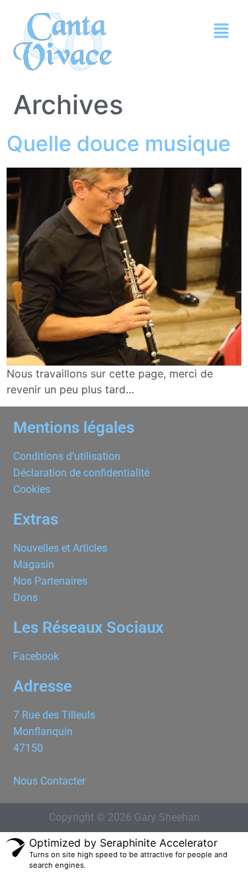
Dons (25, 597)
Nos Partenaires (50, 581)
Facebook (36, 656)
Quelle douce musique (119, 143)
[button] (221, 31)
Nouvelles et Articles (60, 548)
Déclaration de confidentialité (81, 473)
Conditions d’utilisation (66, 456)
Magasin (33, 564)
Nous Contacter (49, 781)
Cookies (31, 489)
